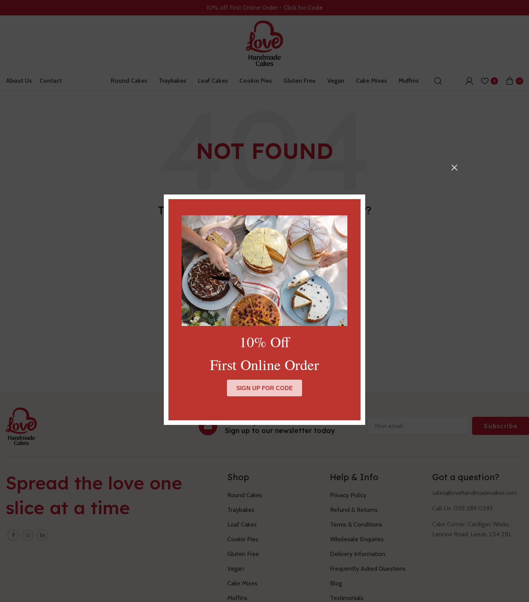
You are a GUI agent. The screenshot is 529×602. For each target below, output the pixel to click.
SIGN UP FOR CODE (264, 388)
